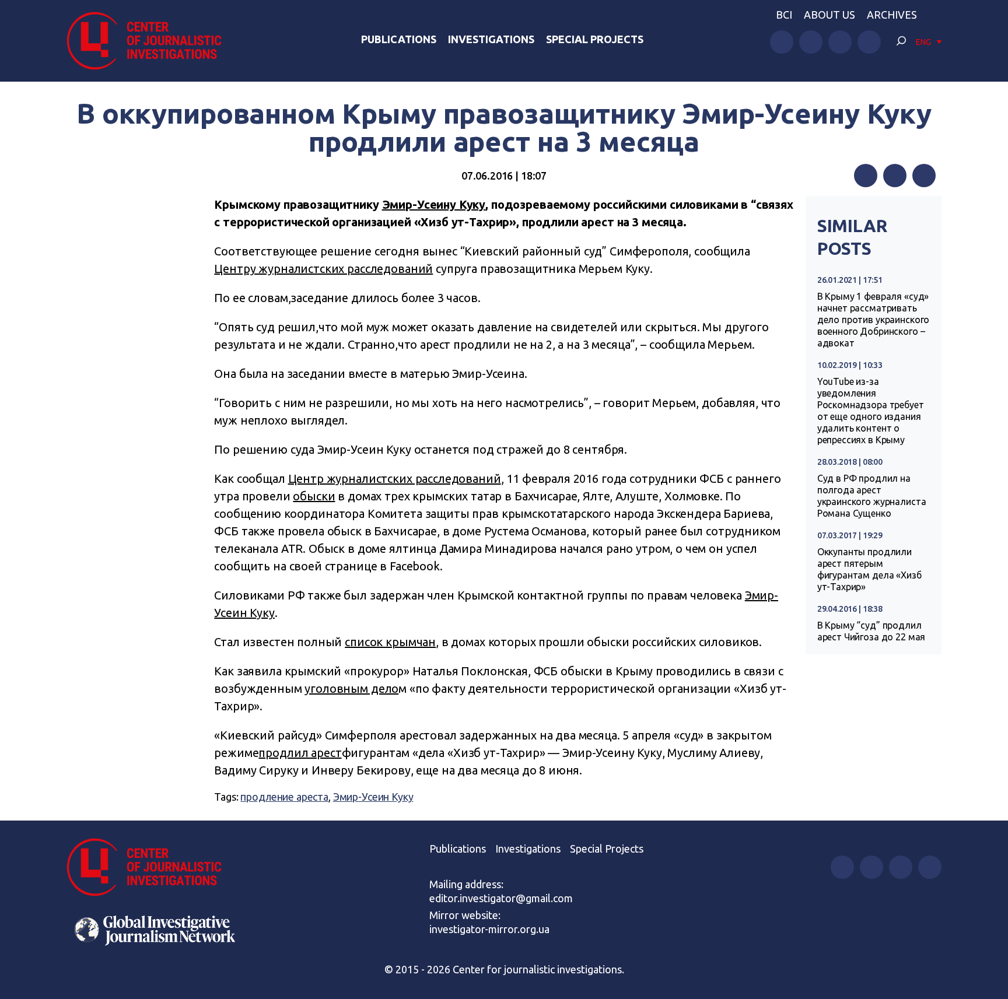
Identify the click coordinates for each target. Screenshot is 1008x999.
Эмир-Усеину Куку (434, 204)
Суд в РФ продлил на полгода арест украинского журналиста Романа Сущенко (871, 495)
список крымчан (390, 642)
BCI (784, 14)
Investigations (491, 39)
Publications (398, 39)
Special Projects (594, 39)
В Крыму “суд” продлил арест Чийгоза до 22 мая (871, 631)
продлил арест (299, 752)
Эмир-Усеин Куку (373, 796)
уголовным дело (351, 688)
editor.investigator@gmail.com (501, 898)
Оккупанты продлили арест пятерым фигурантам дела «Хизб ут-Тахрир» (869, 569)
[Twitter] (895, 175)
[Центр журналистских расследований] (150, 41)
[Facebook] (865, 175)
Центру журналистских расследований (323, 268)
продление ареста (284, 796)
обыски (314, 496)
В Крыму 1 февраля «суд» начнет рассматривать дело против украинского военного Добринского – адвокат (873, 319)
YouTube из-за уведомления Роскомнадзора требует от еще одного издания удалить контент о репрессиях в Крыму (870, 410)
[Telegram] (924, 175)
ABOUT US (829, 14)
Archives (892, 14)
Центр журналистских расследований (394, 478)
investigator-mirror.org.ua (489, 929)
